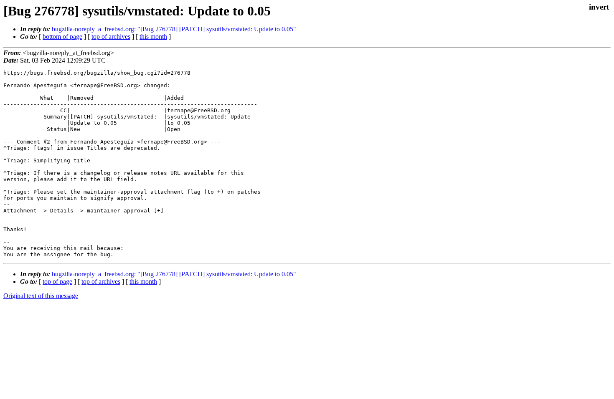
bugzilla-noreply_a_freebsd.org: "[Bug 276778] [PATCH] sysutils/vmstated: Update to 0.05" (174, 29)
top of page (57, 281)
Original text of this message (40, 295)
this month (153, 36)
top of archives (110, 36)
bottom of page (62, 36)
